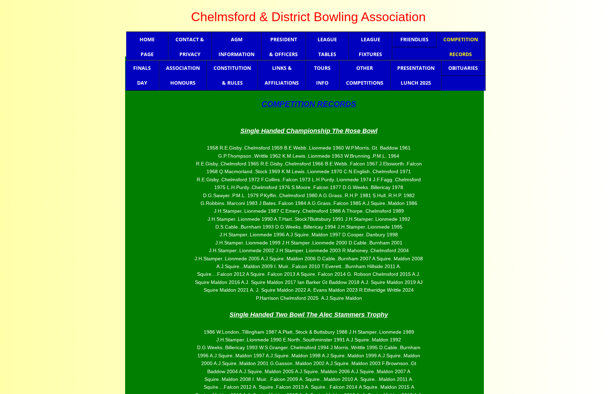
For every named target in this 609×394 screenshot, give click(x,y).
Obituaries (463, 68)
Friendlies (414, 39)
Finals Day (142, 75)
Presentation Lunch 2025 (416, 75)
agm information (236, 46)
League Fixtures (370, 46)
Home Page (147, 46)
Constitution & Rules (232, 75)
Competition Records (460, 46)
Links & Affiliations (282, 75)
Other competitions (364, 75)
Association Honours (183, 75)
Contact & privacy (190, 46)
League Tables (327, 46)
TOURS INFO (322, 75)
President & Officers (283, 46)
